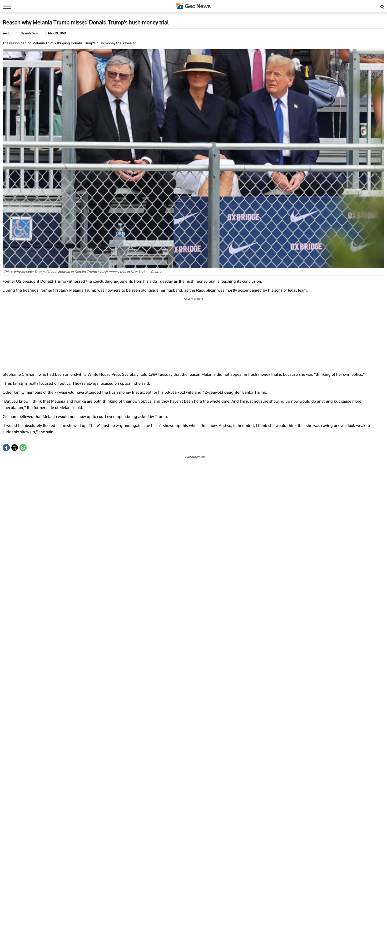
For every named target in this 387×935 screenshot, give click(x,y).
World (7, 33)
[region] (193, 335)
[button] (6, 447)
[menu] (5, 6)
